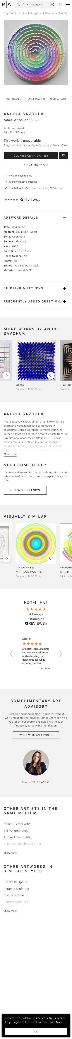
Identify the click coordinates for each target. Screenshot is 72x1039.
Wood (33, 231)
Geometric (18, 236)
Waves (20, 384)
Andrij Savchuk (24, 114)
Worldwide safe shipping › (24, 181)
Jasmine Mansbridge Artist (22, 843)
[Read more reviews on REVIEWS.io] (36, 624)
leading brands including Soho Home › (43, 188)
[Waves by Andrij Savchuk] (36, 360)
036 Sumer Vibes (25, 567)
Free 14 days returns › (21, 175)
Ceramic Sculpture (16, 889)
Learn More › (60, 145)
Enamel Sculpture (16, 902)
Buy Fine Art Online (15, 13)
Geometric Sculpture (57, 13)
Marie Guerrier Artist (18, 824)
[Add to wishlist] (63, 155)
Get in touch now (25, 490)
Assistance (14, 98)
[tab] (36, 217)
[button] (68, 4)
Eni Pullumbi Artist (17, 830)
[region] (36, 653)
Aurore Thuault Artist (18, 837)
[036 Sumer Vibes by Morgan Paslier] (36, 543)
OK (36, 1031)
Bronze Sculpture (15, 882)
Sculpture (36, 13)
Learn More (55, 1022)
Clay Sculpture (14, 895)
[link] (52, 4)
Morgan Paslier (29, 572)
